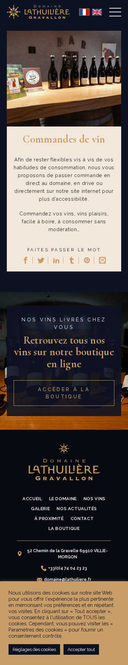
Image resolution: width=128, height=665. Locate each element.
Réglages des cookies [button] (34, 649)
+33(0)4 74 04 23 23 (67, 568)
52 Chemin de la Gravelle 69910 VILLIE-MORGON (67, 553)
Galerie (40, 508)
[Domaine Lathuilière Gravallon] (38, 12)
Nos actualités (77, 508)
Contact (82, 518)
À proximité (49, 518)
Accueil (32, 498)
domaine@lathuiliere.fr (67, 579)
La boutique (64, 528)
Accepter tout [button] (81, 649)
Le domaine (63, 498)
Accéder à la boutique (64, 393)
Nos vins (94, 498)
